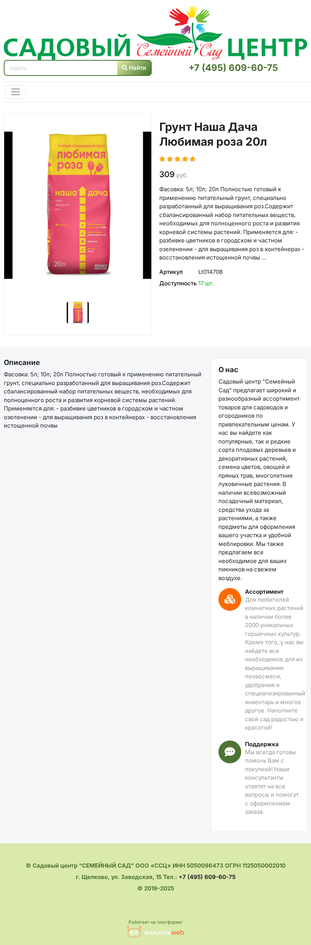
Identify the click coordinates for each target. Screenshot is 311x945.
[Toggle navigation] (16, 92)
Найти (136, 67)
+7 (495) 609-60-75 (233, 67)
